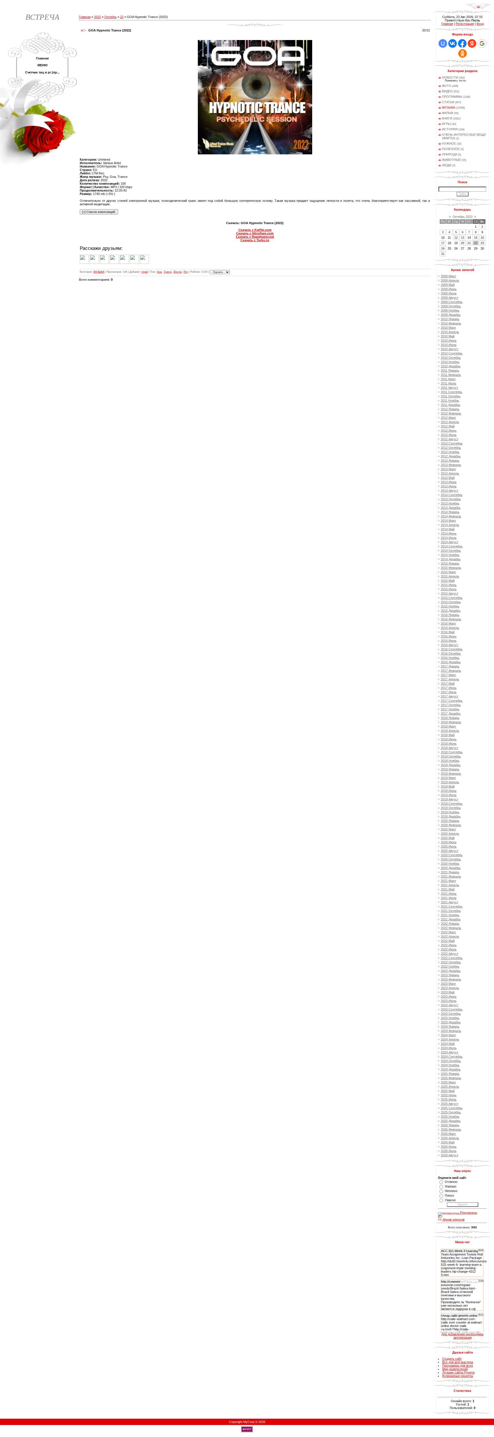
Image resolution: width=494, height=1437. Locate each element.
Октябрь (110, 17)
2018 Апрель (450, 730)
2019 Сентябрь (452, 803)
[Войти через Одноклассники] (462, 53)
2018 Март (448, 726)
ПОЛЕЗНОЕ (451, 149)
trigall (145, 271)
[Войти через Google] (482, 43)
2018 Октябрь (451, 756)
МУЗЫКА (98, 271)
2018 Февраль (451, 722)
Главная (85, 17)
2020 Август (449, 850)
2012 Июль (449, 435)
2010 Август (449, 349)
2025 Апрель (450, 1086)
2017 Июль (449, 692)
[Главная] (478, 8)
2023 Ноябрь (450, 1018)
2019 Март (448, 778)
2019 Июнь (449, 790)
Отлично (451, 1181)
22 (122, 17)
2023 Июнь (449, 996)
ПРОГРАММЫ (452, 96)
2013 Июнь (449, 482)
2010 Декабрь (451, 366)
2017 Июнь (449, 687)
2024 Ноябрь (450, 1065)
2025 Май (448, 1091)
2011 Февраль (451, 374)
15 (475, 237)
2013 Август (449, 490)
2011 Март (448, 379)
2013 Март (448, 469)
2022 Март (448, 932)
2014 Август (449, 542)
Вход (480, 23)
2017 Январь (450, 666)
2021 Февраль (451, 876)
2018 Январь (450, 718)
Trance (168, 271)
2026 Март (448, 1133)
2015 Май (448, 580)
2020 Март (448, 829)
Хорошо (450, 1186)
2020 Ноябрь (450, 863)
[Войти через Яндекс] (472, 43)
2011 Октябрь (451, 396)
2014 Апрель (450, 525)
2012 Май (448, 426)
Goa (159, 271)
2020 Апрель (450, 833)
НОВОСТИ (450, 77)
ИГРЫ (446, 123)
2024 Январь (450, 1026)
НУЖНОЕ (449, 143)
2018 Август (449, 748)
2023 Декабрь (451, 1022)
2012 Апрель (450, 422)
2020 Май (448, 838)
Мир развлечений (455, 1369)
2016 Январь (450, 615)
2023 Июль (449, 1000)
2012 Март (448, 417)
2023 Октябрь (451, 1013)
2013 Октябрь (451, 499)
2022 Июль (449, 949)
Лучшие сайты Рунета (458, 1372)
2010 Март (448, 327)
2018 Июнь (449, 739)
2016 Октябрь (451, 653)
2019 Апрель (450, 782)
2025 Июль (449, 1099)
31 (443, 254)
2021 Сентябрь (452, 906)
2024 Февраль (451, 1031)
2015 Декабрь (451, 610)
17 (443, 243)
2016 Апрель (450, 627)
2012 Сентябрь (452, 443)
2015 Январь (450, 563)
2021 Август (449, 902)
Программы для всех (457, 1365)
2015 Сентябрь (452, 597)
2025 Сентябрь (452, 1108)
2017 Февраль (451, 670)
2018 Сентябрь (452, 752)
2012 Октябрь (451, 447)
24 (443, 248)
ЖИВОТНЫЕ (451, 160)
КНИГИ (447, 118)
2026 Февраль (451, 1129)
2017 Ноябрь (450, 709)
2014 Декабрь (451, 559)
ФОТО (446, 85)
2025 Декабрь (451, 1121)
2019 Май (448, 786)
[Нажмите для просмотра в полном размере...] (255, 153)
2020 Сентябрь (452, 855)
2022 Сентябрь (452, 958)
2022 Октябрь (451, 962)
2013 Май (448, 477)
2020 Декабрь (451, 868)
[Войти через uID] (443, 43)
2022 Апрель (450, 936)
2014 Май (448, 529)
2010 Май (448, 336)
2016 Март (448, 623)
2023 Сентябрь (452, 1009)
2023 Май (448, 992)
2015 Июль (449, 589)
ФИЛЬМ (447, 113)
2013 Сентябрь (452, 495)
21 (469, 243)
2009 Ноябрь (450, 310)
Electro (178, 271)
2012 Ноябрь (450, 452)
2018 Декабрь (451, 765)
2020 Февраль (451, 825)
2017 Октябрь (451, 705)
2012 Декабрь (451, 456)
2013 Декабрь (451, 507)
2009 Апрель (450, 280)
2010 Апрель (450, 332)
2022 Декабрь (451, 970)
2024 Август (449, 1052)
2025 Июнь (449, 1095)
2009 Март (448, 276)
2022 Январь (450, 923)
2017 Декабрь (451, 713)
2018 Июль (449, 743)
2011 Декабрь (450, 404)
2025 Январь (450, 1073)
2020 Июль (449, 846)
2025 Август (449, 1103)
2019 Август (449, 799)
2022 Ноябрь (450, 966)
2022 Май (448, 940)
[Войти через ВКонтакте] (452, 43)
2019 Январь (450, 769)
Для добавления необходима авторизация (462, 1335)
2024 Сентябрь (452, 1056)
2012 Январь (450, 409)
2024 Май (448, 1043)
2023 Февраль (451, 979)
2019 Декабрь (451, 816)
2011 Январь (450, 370)
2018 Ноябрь (450, 760)
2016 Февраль (451, 619)
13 (462, 237)
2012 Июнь (449, 430)
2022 (97, 17)
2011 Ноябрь (450, 400)
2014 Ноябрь (450, 555)
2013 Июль (449, 486)
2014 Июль (449, 537)
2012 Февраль (451, 413)
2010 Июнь (449, 340)
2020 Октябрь (451, 859)
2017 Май (448, 683)
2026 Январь (450, 1125)
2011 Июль (448, 383)
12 (456, 237)
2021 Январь (450, 872)
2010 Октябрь (451, 357)
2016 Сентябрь (452, 649)
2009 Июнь (449, 289)
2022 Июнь (449, 945)
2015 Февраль (451, 567)
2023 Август (449, 1005)
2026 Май (448, 1142)
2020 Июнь (449, 842)
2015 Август (449, 593)
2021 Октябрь (451, 910)
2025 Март (448, 1082)
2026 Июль (449, 1151)
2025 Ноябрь (450, 1116)
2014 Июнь (449, 533)
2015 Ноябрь (450, 606)
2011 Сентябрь (451, 392)
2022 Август (449, 953)
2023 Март (448, 983)
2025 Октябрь (451, 1112)
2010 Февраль (451, 323)
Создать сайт (452, 1358)
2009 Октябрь (451, 306)
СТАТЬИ (448, 102)
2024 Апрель (450, 1039)
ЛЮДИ (446, 165)
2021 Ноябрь (450, 915)
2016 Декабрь (451, 662)
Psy (186, 271)
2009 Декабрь (451, 314)
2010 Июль (449, 344)
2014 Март (448, 520)
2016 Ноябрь (450, 657)
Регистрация (465, 23)
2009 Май (448, 284)
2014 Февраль (451, 516)
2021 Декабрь (451, 919)
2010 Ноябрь (450, 362)
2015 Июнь (449, 585)
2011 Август (449, 387)
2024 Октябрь (451, 1061)
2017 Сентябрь (452, 700)
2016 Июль (449, 640)
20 (462, 243)
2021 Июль (449, 898)
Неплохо (451, 1191)
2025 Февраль (451, 1078)
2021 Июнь (449, 893)
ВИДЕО (447, 91)
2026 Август (449, 1155)
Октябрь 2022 (463, 216)
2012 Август (449, 439)
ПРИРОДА (449, 154)
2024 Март (448, 1035)
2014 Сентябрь (452, 546)
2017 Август (449, 696)
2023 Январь (450, 975)
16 (482, 237)
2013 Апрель (450, 473)
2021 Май (448, 889)
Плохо (449, 1195)
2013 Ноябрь (450, 503)
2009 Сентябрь (452, 302)
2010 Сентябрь (452, 353)
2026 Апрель (450, 1138)
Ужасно (450, 1200)
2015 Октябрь (451, 602)
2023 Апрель (450, 988)
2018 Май (448, 735)
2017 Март (448, 675)
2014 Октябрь (451, 550)
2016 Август (449, 645)
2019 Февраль (451, 773)
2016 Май (448, 632)
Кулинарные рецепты (457, 1376)
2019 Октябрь (451, 808)
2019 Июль (449, 795)
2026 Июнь (449, 1146)
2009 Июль (449, 293)
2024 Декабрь (451, 1069)
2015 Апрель (450, 576)
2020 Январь (450, 820)
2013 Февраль (451, 465)
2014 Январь (450, 512)
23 (482, 243)
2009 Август (449, 297)
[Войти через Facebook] (462, 43)
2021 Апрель (450, 885)
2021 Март (448, 880)
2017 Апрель (450, 679)
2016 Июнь (449, 636)
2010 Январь (450, 319)
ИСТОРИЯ (450, 129)
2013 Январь (450, 460)
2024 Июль (449, 1048)
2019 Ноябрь (450, 812)
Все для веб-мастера (457, 1362)
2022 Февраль (451, 928)
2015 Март (448, 572)
